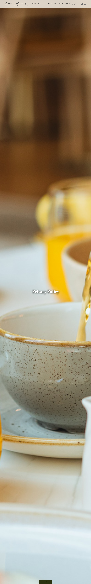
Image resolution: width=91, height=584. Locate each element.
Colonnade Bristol (12, 4)
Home (21, 3)
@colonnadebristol (82, 4)
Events (61, 3)
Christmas (67, 3)
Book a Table (74, 4)
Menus (34, 3)
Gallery (50, 3)
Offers (55, 3)
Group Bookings (40, 4)
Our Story (26, 4)
